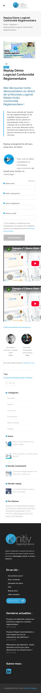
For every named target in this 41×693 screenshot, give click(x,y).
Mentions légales (30, 688)
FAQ (9, 587)
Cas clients (11, 410)
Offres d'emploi (13, 423)
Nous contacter (14, 579)
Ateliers (9, 506)
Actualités (11, 398)
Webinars (19, 516)
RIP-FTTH (29, 513)
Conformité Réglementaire (14, 377)
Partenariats (20, 511)
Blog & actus (13, 591)
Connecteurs (11, 508)
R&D (15, 513)
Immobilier (10, 511)
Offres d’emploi (13, 594)
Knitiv (5, 25)
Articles (10, 404)
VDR (13, 516)
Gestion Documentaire (26, 508)
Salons (8, 516)
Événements (12, 417)
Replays (13, 25)
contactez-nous (28, 363)
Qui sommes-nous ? (15, 576)
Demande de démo (15, 583)
